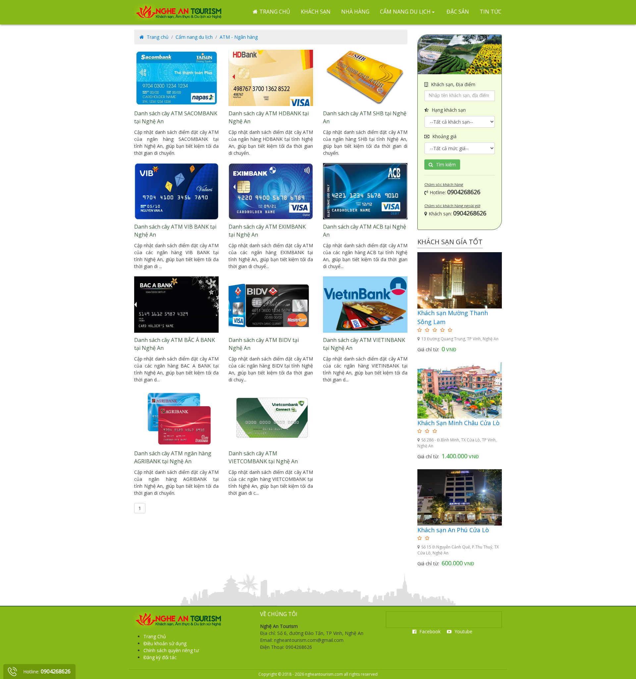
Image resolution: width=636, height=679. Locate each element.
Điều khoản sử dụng (164, 643)
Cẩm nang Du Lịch (405, 11)
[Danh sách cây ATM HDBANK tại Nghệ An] (271, 78)
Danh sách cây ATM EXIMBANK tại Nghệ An (267, 230)
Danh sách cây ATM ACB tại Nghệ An (364, 230)
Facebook (429, 631)
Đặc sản (458, 11)
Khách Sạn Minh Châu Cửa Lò (458, 423)
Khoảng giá (443, 136)
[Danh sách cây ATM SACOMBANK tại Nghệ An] (176, 78)
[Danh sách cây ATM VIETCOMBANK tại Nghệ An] (271, 418)
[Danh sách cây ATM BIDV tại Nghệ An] (271, 304)
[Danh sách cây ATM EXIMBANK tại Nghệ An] (271, 191)
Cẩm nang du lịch (194, 37)
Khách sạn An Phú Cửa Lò (453, 530)
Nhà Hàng (355, 11)
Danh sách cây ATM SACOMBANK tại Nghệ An (175, 117)
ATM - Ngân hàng (239, 37)
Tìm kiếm (445, 164)
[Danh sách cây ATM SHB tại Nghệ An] (365, 78)
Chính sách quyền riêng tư (171, 650)
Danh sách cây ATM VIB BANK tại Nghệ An (175, 230)
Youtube (462, 631)
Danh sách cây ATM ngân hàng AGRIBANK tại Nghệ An (172, 457)
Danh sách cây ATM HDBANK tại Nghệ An (269, 117)
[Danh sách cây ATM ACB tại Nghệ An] (365, 191)
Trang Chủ (154, 636)
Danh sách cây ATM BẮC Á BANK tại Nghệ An (174, 344)
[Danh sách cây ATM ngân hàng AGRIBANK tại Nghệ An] (176, 418)
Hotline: (47, 671)
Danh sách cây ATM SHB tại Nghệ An (364, 117)
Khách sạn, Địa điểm (452, 84)
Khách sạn (316, 11)
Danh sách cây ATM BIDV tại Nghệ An (264, 344)
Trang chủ (274, 11)
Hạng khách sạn (448, 110)
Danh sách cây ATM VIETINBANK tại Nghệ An (364, 344)
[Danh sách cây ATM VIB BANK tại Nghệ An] (176, 191)
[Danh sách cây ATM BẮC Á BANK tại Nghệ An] (176, 304)
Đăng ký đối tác (160, 657)
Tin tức (491, 11)
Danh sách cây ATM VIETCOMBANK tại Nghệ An (263, 457)
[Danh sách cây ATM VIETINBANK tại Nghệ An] (365, 304)
